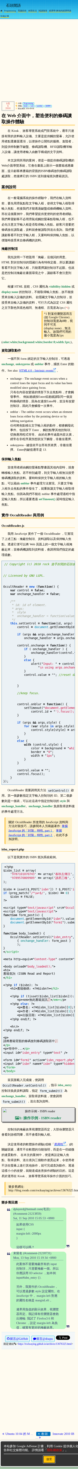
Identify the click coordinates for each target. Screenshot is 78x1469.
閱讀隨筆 (43, 11)
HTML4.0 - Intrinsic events (36, 370)
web (32, 106)
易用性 (48, 106)
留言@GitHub (19, 1338)
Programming (10, 11)
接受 (49, 1459)
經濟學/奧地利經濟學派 (60, 11)
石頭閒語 (13, 5)
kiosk (26, 106)
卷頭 (44, 1433)
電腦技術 (22, 11)
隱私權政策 (54, 1450)
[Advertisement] (39, 59)
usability (39, 106)
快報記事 (4, 16)
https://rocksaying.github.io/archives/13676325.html (45, 1343)
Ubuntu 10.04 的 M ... (19, 1434)
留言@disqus (44, 1338)
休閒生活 (32, 11)
